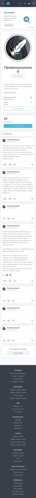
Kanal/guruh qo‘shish (18, 382)
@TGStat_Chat (18, 423)
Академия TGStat (18, 436)
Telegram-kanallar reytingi (18, 390)
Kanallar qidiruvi (18, 379)
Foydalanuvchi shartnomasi (18, 469)
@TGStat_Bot (18, 483)
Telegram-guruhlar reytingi (18, 393)
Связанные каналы (10, 92)
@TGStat (18, 420)
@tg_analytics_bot (18, 491)
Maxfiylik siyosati (18, 472)
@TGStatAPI (18, 428)
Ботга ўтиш (8, 25)
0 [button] (10, 164)
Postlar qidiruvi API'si (18, 409)
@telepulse (18, 426)
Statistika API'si (18, 406)
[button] (29, 3)
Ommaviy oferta (18, 475)
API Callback (18, 412)
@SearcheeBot (18, 486)
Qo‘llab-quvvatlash (18, 456)
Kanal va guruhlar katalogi (18, 373)
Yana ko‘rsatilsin (18, 353)
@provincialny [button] (17, 76)
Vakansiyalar (18, 461)
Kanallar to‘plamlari (18, 376)
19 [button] (5, 164)
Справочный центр (18, 453)
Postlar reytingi (18, 395)
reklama (32, 27)
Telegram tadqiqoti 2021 (18, 442)
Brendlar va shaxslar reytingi (18, 398)
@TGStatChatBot (18, 494)
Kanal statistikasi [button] (19, 126)
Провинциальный (13, 140)
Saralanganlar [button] (19, 109)
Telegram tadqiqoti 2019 (18, 439)
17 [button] (5, 281)
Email (18, 458)
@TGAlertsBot (18, 489)
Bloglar (6, 104)
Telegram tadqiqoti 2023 (18, 445)
